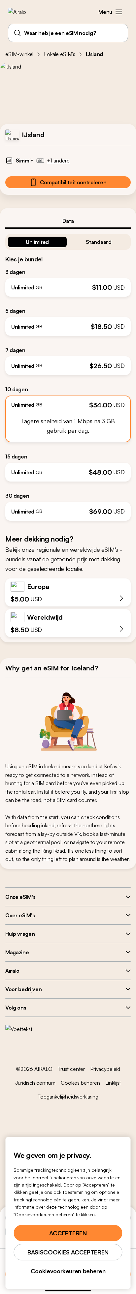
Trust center (71, 1069)
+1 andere (58, 160)
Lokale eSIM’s (59, 54)
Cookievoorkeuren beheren (68, 1271)
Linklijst (113, 1082)
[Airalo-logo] (21, 12)
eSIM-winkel (19, 54)
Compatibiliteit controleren (73, 182)
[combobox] (68, 33)
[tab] (68, 220)
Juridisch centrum (35, 1082)
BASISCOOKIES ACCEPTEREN (68, 1252)
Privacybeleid (105, 1069)
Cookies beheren (80, 1082)
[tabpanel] (68, 375)
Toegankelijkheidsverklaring (68, 1096)
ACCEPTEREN (67, 1233)
